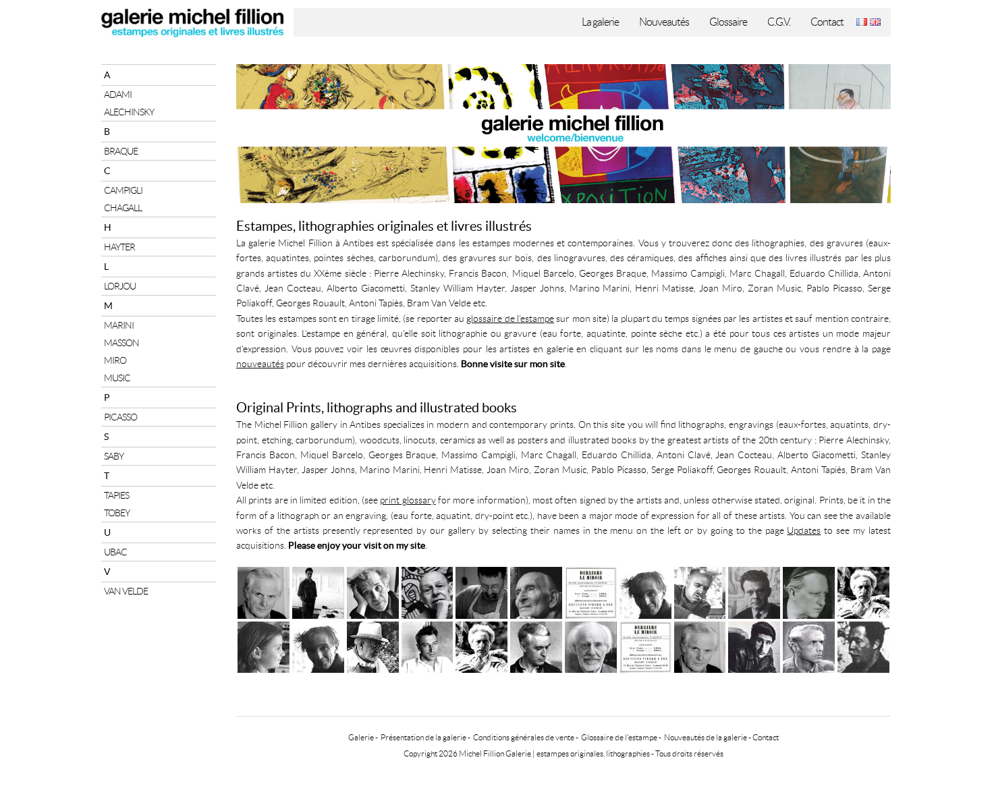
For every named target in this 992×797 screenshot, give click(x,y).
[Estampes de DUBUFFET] (427, 591)
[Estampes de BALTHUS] (536, 591)
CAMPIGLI (123, 190)
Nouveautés (664, 22)
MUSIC (117, 378)
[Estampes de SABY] (754, 591)
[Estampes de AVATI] (264, 591)
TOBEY (117, 512)
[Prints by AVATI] (700, 645)
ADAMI (118, 94)
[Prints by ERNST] (809, 645)
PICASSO (120, 417)
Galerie (361, 737)
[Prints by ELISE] (264, 645)
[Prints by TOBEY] (591, 645)
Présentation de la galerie (423, 737)
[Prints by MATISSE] (373, 645)
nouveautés (260, 363)
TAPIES (116, 495)
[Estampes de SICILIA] (318, 591)
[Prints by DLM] (645, 645)
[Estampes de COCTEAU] (863, 591)
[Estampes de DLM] (591, 591)
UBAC (115, 552)
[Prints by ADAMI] (754, 645)
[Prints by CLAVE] (863, 645)
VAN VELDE (126, 591)
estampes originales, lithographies (593, 753)
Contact (827, 22)
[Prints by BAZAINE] (536, 645)
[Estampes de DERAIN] (809, 591)
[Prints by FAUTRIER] (318, 645)
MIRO (115, 360)
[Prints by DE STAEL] (427, 645)
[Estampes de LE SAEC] (481, 591)
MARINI (119, 325)
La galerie (600, 22)
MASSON (121, 342)
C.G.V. (778, 22)
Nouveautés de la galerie (705, 737)
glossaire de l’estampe (510, 318)
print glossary (407, 500)
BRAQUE (121, 151)
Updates (804, 530)
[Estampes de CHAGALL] (373, 591)
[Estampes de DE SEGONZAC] (700, 591)
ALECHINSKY (129, 112)
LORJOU (120, 286)
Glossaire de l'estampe (619, 737)
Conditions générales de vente (523, 737)
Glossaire (728, 22)
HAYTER (119, 247)
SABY (113, 456)
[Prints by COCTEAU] (481, 645)
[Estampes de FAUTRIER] (645, 591)
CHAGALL (123, 207)
